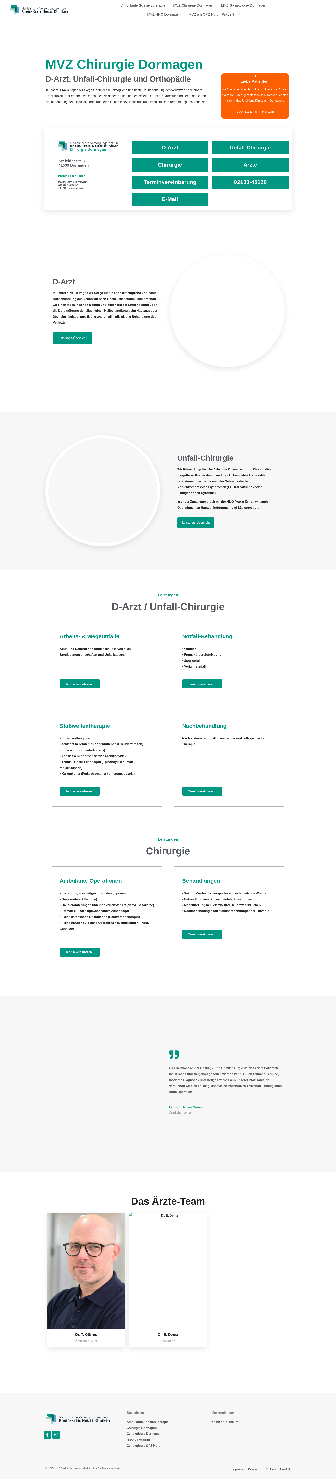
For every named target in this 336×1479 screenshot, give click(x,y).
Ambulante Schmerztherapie (143, 5)
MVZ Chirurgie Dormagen (193, 5)
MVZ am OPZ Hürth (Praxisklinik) (214, 14)
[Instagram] (56, 1435)
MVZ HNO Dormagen (164, 14)
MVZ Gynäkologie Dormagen (243, 5)
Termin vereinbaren (79, 684)
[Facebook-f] (47, 1435)
